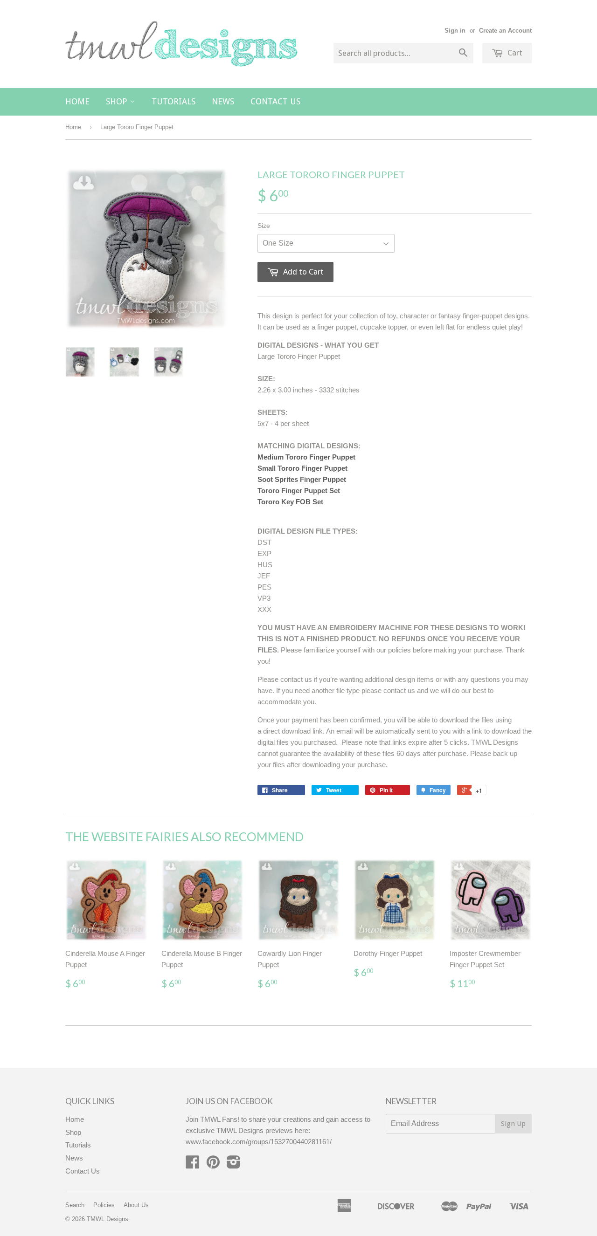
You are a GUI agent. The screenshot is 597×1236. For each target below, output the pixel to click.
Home (77, 101)
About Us (136, 1205)
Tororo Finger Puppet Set (298, 490)
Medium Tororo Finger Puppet (306, 457)
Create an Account (505, 30)
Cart (514, 52)
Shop (118, 101)
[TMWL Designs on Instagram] (234, 1165)
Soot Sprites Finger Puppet (301, 479)
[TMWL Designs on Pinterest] (213, 1165)
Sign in (454, 30)
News (223, 101)
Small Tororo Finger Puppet (302, 468)
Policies (104, 1205)
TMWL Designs (107, 1218)
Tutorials (173, 101)
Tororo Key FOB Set (290, 502)
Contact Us (275, 101)
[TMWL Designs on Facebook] (193, 1165)
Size (263, 225)
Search (74, 1205)
